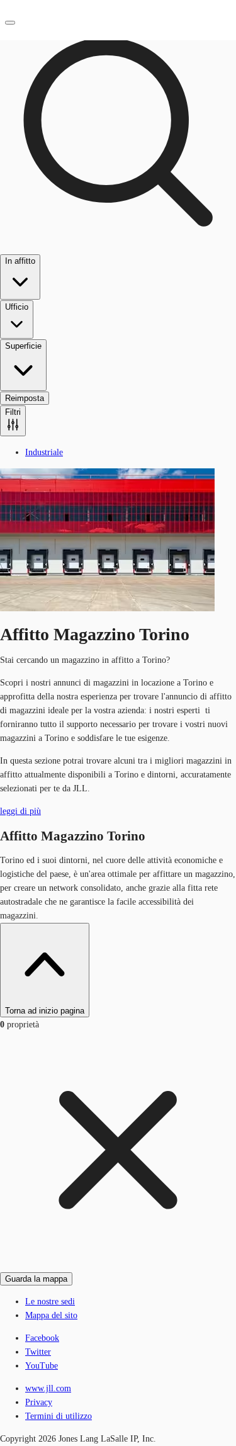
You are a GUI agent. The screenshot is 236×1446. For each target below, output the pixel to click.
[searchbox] (118, 218)
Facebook (42, 1338)
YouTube (41, 1365)
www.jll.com (48, 1388)
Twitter (38, 1352)
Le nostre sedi (50, 1301)
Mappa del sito (51, 1315)
